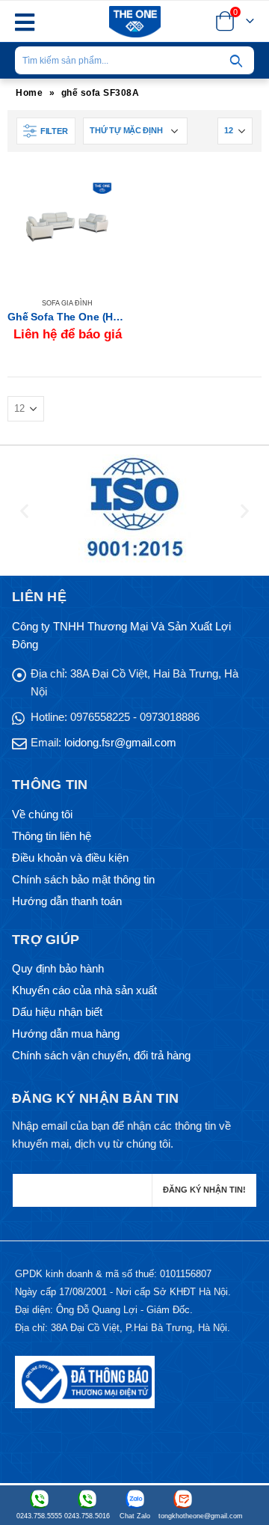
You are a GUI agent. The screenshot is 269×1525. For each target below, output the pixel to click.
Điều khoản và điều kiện (70, 857)
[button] (24, 511)
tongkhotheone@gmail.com (182, 1516)
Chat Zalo (135, 1516)
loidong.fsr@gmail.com (120, 742)
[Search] (236, 60)
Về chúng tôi (42, 814)
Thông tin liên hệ (51, 836)
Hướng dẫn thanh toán (67, 901)
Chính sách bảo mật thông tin (83, 879)
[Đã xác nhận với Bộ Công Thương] (85, 1381)
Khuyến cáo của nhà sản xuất (84, 990)
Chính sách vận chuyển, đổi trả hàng (101, 1055)
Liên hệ (102, 191)
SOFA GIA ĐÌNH (67, 303)
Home (29, 93)
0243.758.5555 (39, 1516)
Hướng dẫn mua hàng (66, 1033)
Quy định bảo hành (58, 968)
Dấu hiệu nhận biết (57, 1011)
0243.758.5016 (87, 1516)
